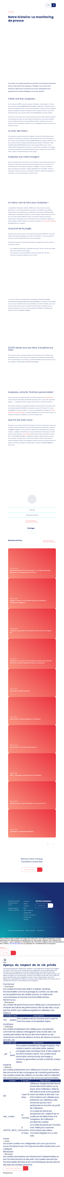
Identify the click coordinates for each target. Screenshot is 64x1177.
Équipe (26, 903)
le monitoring (27, 434)
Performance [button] (9, 1000)
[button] (54, 5)
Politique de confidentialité (16, 930)
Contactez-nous (29, 869)
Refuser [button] (2, 947)
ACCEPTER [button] (5, 953)
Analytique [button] (8, 1024)
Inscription (41, 905)
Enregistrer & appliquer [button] (13, 1168)
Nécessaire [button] (8, 1151)
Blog (25, 908)
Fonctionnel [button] (8, 984)
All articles (11, 12)
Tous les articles (30, 521)
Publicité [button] (7, 1065)
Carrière (26, 906)
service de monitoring (49, 221)
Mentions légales (30, 930)
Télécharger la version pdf (32, 515)
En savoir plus (15, 943)
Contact (26, 919)
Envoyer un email (13, 908)
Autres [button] (6, 1138)
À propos (26, 901)
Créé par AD (40, 930)
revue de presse (48, 397)
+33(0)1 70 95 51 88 (13, 910)
